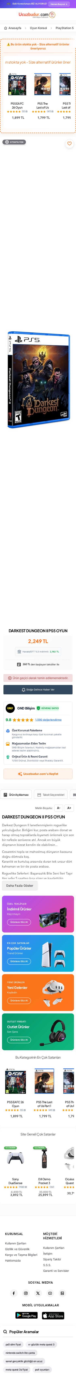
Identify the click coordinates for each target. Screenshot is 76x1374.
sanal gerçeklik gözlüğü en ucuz (24, 1361)
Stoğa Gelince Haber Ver (40, 689)
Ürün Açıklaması (19, 794)
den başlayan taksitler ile (40, 664)
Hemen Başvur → (59, 4)
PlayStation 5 (65, 28)
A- (58, 808)
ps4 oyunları (42, 1369)
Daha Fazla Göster (19, 886)
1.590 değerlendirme (48, 719)
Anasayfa (15, 28)
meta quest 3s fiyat (17, 1369)
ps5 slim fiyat (13, 1344)
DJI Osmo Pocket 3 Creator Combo (44, 1184)
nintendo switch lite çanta (20, 1352)
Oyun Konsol (38, 28)
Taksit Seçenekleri (53, 794)
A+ (69, 808)
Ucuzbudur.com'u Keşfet (40, 774)
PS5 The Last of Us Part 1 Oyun (43, 107)
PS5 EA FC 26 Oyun (17, 105)
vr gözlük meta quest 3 (41, 1344)
